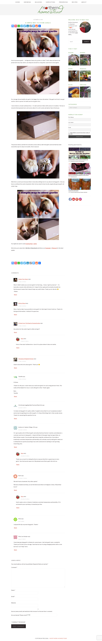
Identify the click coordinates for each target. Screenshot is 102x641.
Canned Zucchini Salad (73, 190)
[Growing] (85, 65)
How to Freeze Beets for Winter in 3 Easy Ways (78, 175)
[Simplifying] (85, 97)
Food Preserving (74, 176)
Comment (14, 567)
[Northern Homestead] (51, 13)
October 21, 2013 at (22, 281)
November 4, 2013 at (22, 407)
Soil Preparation (81, 161)
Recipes (70, 84)
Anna (22, 338)
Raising (70, 68)
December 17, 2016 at (22, 478)
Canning (72, 192)
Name (13, 590)
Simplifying (83, 84)
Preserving (83, 68)
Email (13, 596)
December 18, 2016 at (25, 499)
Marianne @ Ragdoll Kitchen (26, 358)
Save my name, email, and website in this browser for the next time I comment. (31, 611)
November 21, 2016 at (22, 429)
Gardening (73, 161)
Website (13, 603)
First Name (71, 117)
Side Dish (85, 192)
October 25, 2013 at (22, 361)
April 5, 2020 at (21, 521)
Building (70, 52)
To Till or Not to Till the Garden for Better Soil (78, 159)
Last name (70, 122)
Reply (15, 294)
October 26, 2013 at (22, 379)
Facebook (47, 248)
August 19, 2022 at (22, 539)
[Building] (73, 65)
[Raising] (73, 81)
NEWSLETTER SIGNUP (18, 622)
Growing (82, 52)
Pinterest (54, 248)
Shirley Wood (22, 303)
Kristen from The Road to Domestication (29, 323)
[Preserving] (85, 81)
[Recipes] (73, 97)
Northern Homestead (58, 638)
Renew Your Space (23, 279)
